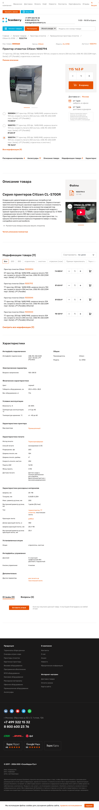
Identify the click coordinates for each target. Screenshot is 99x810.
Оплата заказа (47, 683)
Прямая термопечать (75, 261)
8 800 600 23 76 (32, 20)
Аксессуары (34, 158)
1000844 (29, 298)
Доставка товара (48, 679)
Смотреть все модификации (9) (18, 327)
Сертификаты (75, 4)
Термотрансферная (35, 442)
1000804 (29, 269)
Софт (45, 4)
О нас (43, 654)
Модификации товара (72, 158)
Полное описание (10, 60)
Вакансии (17, 4)
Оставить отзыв (19, 608)
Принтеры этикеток (38, 36)
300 (19, 261)
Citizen (41, 44)
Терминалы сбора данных (14, 650)
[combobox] (79, 254)
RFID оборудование (12, 673)
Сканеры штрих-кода (12, 654)
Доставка (28, 4)
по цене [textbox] (74, 255)
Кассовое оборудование (13, 677)
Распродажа (32, 29)
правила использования (71, 805)
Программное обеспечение (15, 669)
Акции (43, 658)
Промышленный (34, 428)
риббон (31, 519)
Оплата (37, 4)
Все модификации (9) (12, 149)
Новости (52, 4)
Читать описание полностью (15, 232)
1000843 (29, 312)
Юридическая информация (52, 666)
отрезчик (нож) (56, 261)
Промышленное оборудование (16, 688)
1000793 (29, 283)
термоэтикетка (34, 510)
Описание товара (51, 158)
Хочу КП (29, 12)
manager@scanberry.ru (35, 23)
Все (5, 261)
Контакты (62, 4)
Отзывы (86, 4)
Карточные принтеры (12, 662)
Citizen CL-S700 (9, 38)
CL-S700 (66, 44)
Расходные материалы (14, 158)
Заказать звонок (11, 12)
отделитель (30, 261)
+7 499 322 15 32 (32, 18)
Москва (85, 97)
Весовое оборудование (13, 666)
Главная (6, 36)
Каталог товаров (19, 36)
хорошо (89, 806)
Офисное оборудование (13, 684)
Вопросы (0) (27, 597)
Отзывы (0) (9, 597)
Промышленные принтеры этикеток (64, 36)
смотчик (42, 261)
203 (12, 261)
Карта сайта (46, 687)
